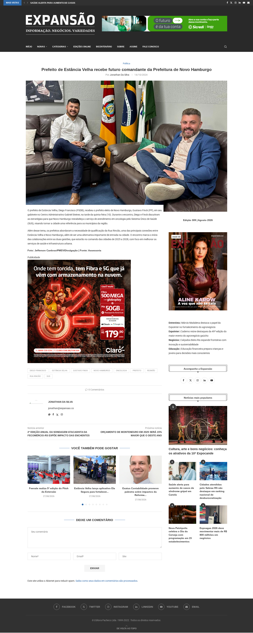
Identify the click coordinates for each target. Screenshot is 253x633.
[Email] (248, 3)
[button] (24, 3)
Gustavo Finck (80, 370)
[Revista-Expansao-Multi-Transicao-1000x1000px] (79, 262)
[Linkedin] (240, 3)
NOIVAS (41, 46)
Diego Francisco (38, 370)
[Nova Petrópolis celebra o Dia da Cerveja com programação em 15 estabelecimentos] (182, 514)
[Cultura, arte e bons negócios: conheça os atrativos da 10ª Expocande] (198, 425)
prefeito (137, 370)
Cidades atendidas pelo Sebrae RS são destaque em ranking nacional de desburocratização (212, 491)
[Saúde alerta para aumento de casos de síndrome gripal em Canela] (182, 471)
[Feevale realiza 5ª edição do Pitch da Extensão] (49, 470)
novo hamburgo (102, 370)
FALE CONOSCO (151, 46)
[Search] (225, 47)
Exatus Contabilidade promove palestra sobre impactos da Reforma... (140, 491)
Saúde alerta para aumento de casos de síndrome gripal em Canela (181, 489)
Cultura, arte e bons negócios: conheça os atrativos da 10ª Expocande (198, 451)
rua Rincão (35, 376)
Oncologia (121, 370)
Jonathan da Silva (119, 74)
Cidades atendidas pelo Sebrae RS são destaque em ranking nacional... (72, 3)
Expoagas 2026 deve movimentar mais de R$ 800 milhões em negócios (213, 533)
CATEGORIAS (59, 46)
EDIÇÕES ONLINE (82, 46)
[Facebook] (227, 3)
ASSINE (133, 46)
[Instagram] (235, 3)
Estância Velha (59, 370)
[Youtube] (244, 3)
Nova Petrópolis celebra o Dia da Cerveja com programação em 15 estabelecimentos (180, 535)
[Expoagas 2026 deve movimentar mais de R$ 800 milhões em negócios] (213, 514)
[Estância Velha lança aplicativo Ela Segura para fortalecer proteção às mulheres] (94, 470)
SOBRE (120, 46)
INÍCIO (29, 46)
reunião (151, 370)
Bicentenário (104, 46)
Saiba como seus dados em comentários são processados (106, 580)
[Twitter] (231, 3)
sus (48, 376)
